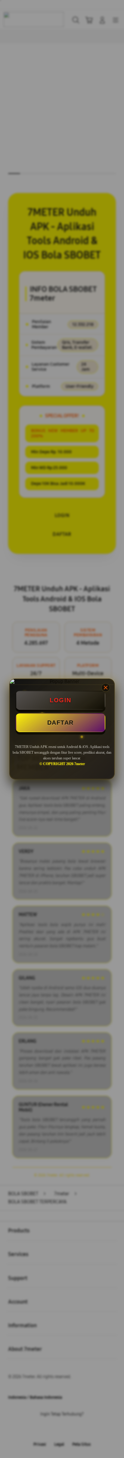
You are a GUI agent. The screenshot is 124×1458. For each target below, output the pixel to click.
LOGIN (60, 700)
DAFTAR (60, 722)
